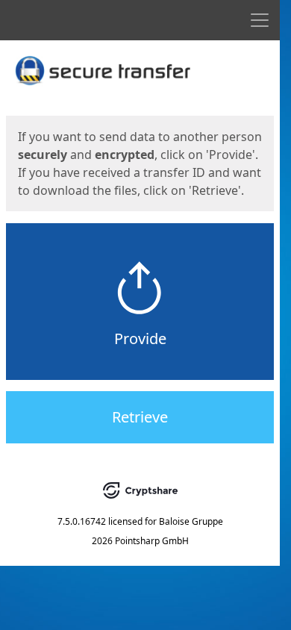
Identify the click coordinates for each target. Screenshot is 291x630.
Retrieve (140, 417)
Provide (140, 338)
